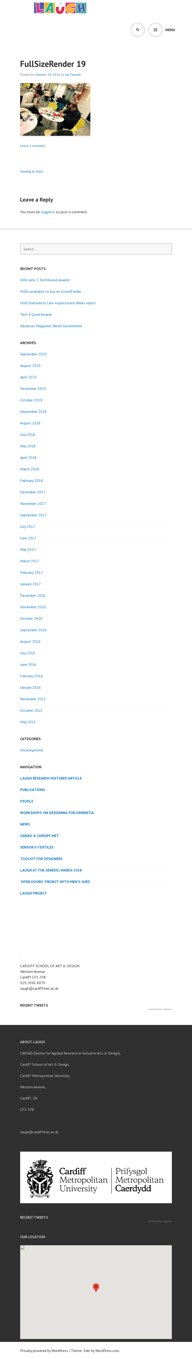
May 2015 (28, 721)
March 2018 (29, 469)
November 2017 (33, 503)
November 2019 (33, 388)
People (26, 801)
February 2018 (31, 480)
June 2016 (28, 664)
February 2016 (31, 676)
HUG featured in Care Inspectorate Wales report (58, 303)
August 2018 (30, 423)
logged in (48, 211)
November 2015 (33, 699)
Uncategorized (31, 750)
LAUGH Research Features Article (51, 778)
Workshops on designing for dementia (57, 812)
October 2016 (31, 618)
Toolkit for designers (41, 858)
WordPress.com (107, 1350)
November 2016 (33, 607)
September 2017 (33, 515)
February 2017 (31, 572)
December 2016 (32, 595)
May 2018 (28, 446)
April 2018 (28, 457)
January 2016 (30, 687)
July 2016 (27, 653)
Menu (170, 29)
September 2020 (33, 354)
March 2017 (29, 561)
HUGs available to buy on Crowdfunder (50, 291)
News (25, 824)
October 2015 (31, 710)
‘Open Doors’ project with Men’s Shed (55, 881)
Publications (32, 789)
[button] (96, 1288)
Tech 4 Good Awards (36, 314)
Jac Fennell (73, 74)
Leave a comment (32, 146)
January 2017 (30, 584)
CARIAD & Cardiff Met (39, 835)
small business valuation (160, 1009)
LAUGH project (33, 893)
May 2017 (28, 549)
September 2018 (33, 411)
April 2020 (28, 377)
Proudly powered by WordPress (44, 1350)
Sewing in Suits (31, 171)
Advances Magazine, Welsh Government (51, 326)
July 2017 (27, 526)
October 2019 (31, 400)
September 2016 (33, 630)
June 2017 (28, 538)
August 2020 (30, 365)
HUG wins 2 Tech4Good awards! (45, 280)
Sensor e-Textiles (37, 847)
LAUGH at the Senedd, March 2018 (51, 870)
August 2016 (30, 641)
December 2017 (32, 492)
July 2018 (27, 434)
